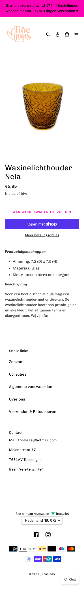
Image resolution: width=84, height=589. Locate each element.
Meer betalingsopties (42, 235)
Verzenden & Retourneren (32, 411)
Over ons (17, 399)
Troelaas (48, 574)
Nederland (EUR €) (40, 520)
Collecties (17, 374)
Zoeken (15, 361)
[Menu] (76, 34)
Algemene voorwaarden (30, 386)
